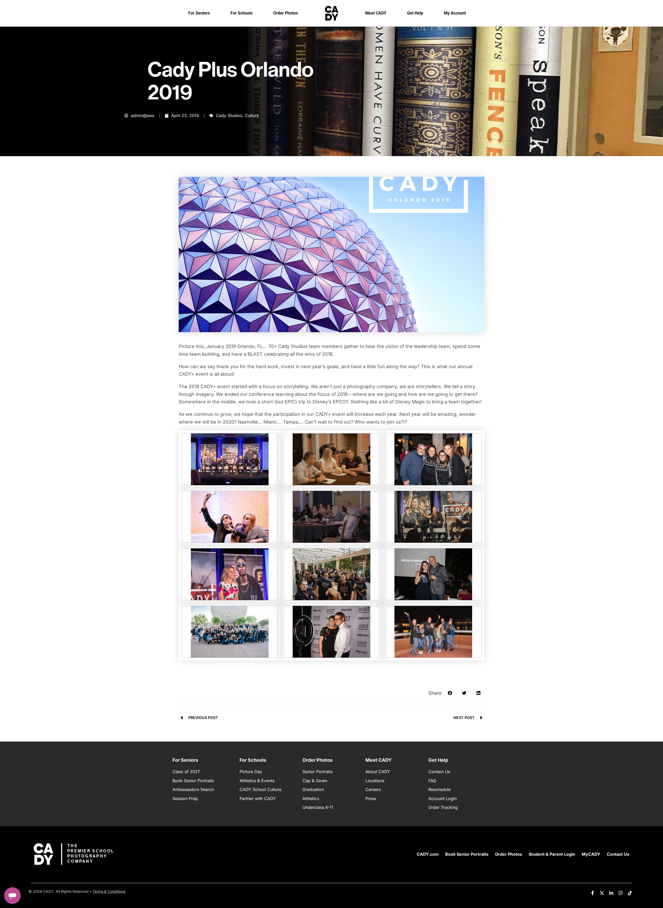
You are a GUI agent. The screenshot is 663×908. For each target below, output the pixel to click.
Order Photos (285, 13)
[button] (450, 693)
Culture (252, 115)
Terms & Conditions (109, 891)
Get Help (415, 13)
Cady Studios (229, 115)
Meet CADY (375, 13)
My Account (455, 13)
